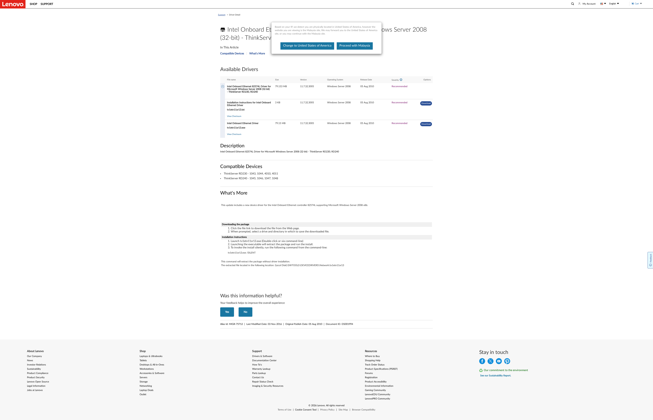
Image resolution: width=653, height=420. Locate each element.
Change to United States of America (307, 45)
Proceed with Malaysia (354, 45)
